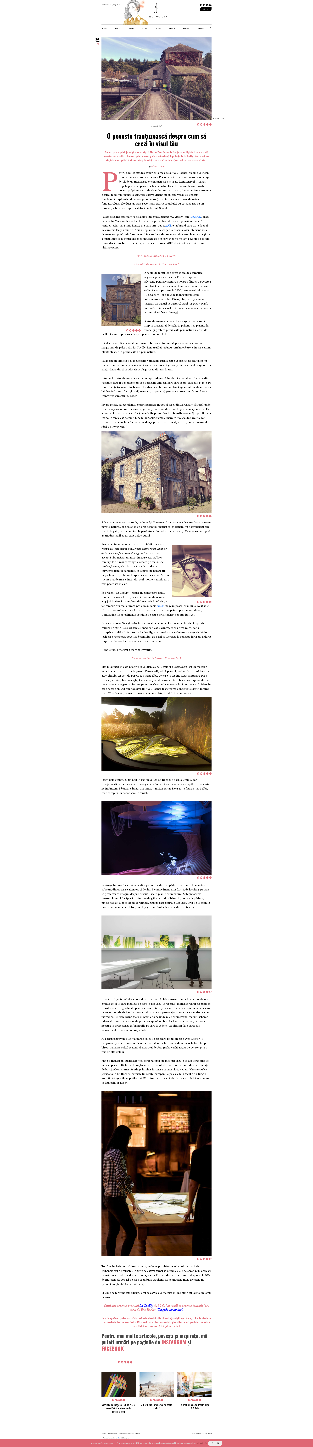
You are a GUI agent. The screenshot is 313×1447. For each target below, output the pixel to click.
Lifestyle (171, 28)
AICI (168, 225)
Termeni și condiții (112, 1433)
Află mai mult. (201, 1443)
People (144, 28)
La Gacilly (195, 216)
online (160, 606)
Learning (131, 28)
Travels (117, 28)
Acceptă (215, 1443)
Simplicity (186, 28)
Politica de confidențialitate (126, 1433)
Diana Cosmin (157, 166)
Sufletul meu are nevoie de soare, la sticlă (156, 1406)
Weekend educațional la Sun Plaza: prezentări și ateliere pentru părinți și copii (118, 1408)
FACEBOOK (112, 1348)
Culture (158, 28)
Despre (103, 1433)
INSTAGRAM (173, 1342)
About (205, 9)
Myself (104, 28)
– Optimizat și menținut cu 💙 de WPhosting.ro (115, 1438)
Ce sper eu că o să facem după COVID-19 (194, 1406)
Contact (137, 1433)
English (201, 28)
